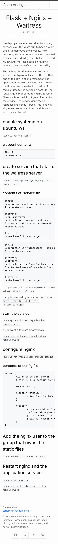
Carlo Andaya (14, 4)
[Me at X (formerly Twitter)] (24, 535)
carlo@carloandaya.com (16, 510)
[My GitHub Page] (15, 535)
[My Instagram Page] (34, 535)
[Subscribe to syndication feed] (42, 535)
